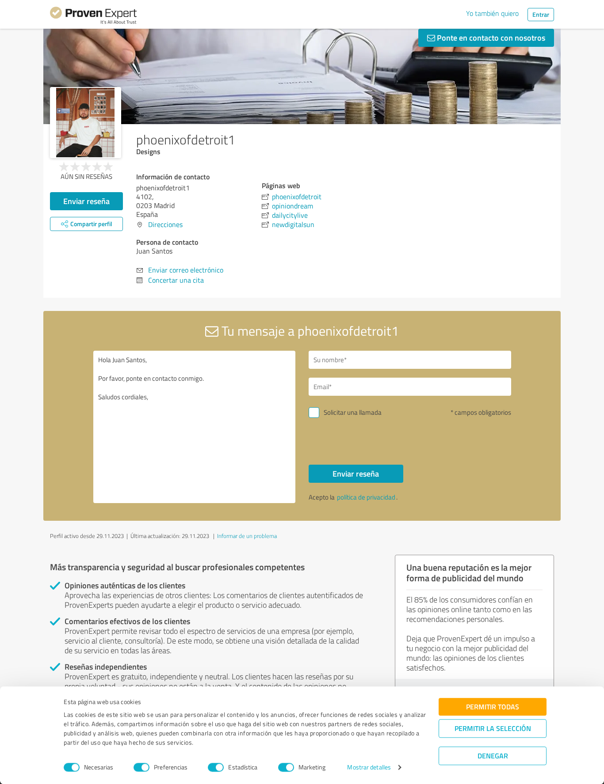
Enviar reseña (86, 201)
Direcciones (165, 224)
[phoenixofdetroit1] (85, 122)
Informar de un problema (247, 536)
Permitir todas (492, 706)
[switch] (141, 767)
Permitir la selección (493, 728)
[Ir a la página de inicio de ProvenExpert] (93, 17)
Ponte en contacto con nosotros (490, 37)
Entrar (540, 14)
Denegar (493, 755)
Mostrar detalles (369, 767)
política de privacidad (366, 497)
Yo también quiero (492, 13)
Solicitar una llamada (353, 412)
